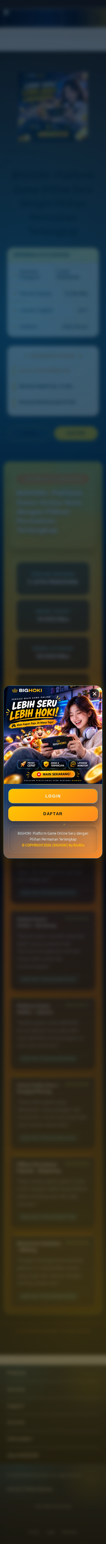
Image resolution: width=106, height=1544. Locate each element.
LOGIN (53, 796)
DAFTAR (52, 813)
